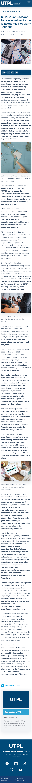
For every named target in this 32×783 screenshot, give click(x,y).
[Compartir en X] (8, 72)
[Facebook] (7, 764)
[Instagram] (16, 764)
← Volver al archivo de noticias (10, 11)
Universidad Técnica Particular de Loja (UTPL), (14, 188)
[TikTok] (25, 764)
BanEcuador (6, 194)
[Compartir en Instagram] (12, 72)
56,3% (5, 131)
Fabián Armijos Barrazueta (13, 583)
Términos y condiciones (20, 779)
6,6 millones (23, 126)
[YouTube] (20, 770)
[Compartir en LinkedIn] (16, 72)
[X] (12, 770)
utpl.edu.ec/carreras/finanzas (14, 674)
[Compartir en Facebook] (4, 72)
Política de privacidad (4, 779)
